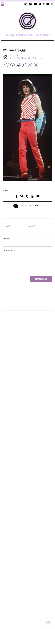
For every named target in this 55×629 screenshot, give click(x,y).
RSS (52, 4)
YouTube (35, 4)
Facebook (16, 196)
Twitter (40, 4)
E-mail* (31, 226)
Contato (47, 4)
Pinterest (30, 4)
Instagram (25, 4)
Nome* (6, 226)
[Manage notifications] (48, 622)
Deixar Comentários (31, 206)
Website (7, 238)
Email (38, 196)
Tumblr (44, 4)
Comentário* (9, 250)
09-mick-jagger (15, 50)
